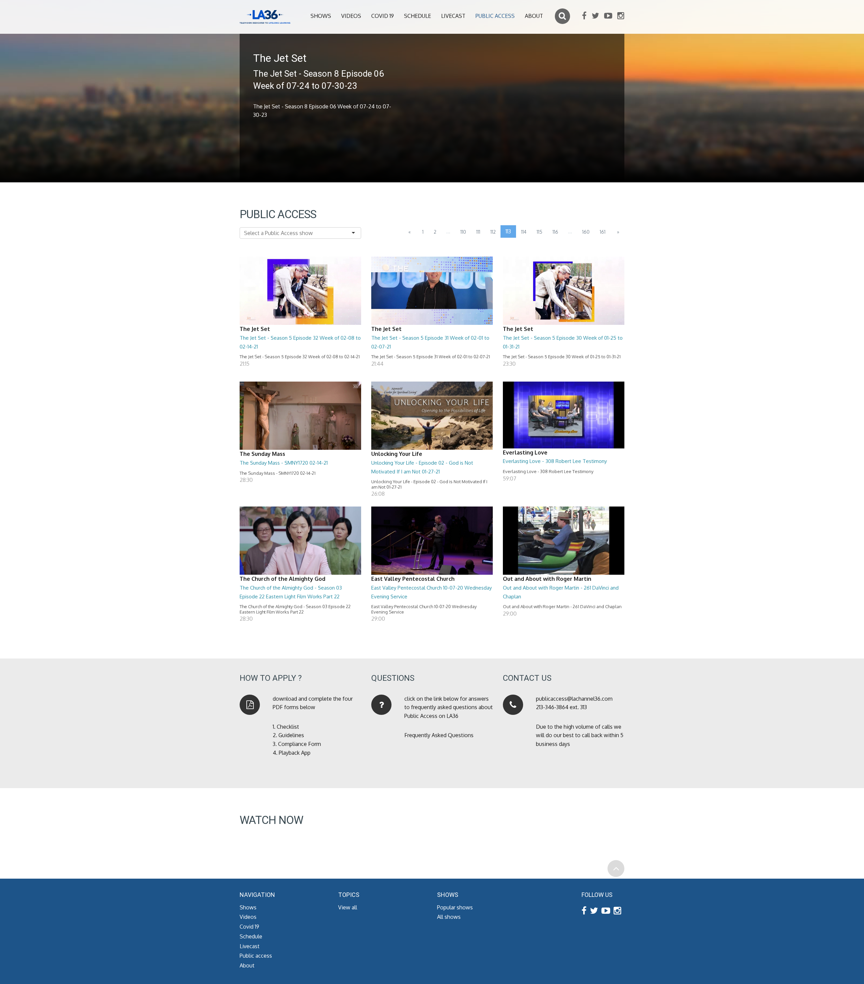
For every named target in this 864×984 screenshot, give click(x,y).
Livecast (453, 15)
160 (586, 232)
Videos (351, 15)
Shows (320, 15)
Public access (495, 15)
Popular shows (455, 907)
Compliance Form (299, 744)
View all (347, 907)
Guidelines (291, 735)
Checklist (288, 726)
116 (555, 232)
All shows (449, 916)
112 (493, 232)
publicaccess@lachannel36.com (574, 698)
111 (478, 232)
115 (539, 232)
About (534, 15)
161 (602, 232)
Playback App (294, 752)
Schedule (417, 15)
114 (523, 232)
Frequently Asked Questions (439, 735)
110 (463, 232)
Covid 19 (382, 15)
